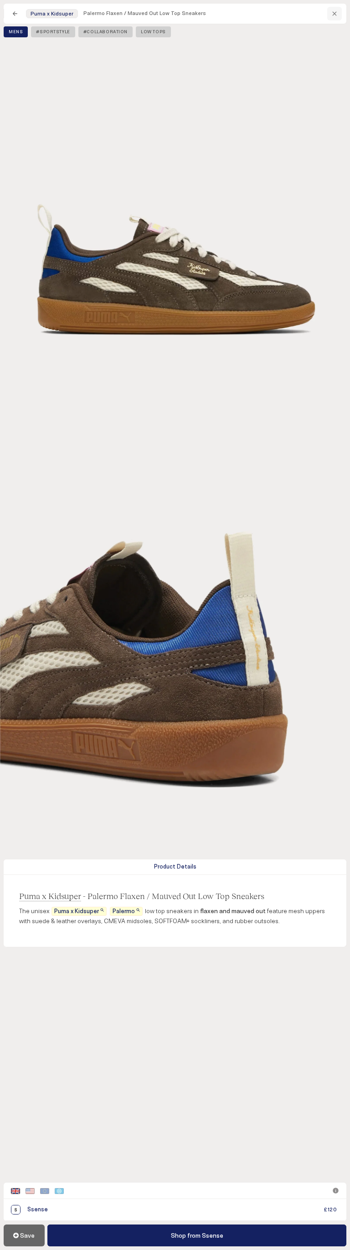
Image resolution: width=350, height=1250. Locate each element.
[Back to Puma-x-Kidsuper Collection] (334, 13)
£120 (330, 1209)
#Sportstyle (53, 32)
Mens (16, 32)
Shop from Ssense (197, 1235)
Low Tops (153, 32)
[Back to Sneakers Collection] (15, 13)
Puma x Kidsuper (50, 896)
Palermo (124, 911)
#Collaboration (105, 32)
